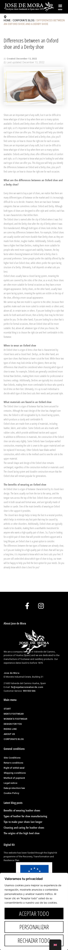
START (7, 708)
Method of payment (14, 778)
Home (7, 20)
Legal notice (10, 783)
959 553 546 (29, 691)
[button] (60, 6)
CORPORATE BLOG (14, 739)
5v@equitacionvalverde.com (27, 687)
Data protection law (14, 788)
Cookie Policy (11, 793)
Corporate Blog (23, 20)
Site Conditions (12, 757)
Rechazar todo (34, 940)
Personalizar (34, 927)
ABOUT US (9, 734)
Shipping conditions (15, 773)
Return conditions (13, 762)
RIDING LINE (10, 729)
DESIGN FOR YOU (13, 724)
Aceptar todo (34, 913)
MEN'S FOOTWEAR (14, 713)
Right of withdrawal (14, 767)
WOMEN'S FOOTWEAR (15, 719)
